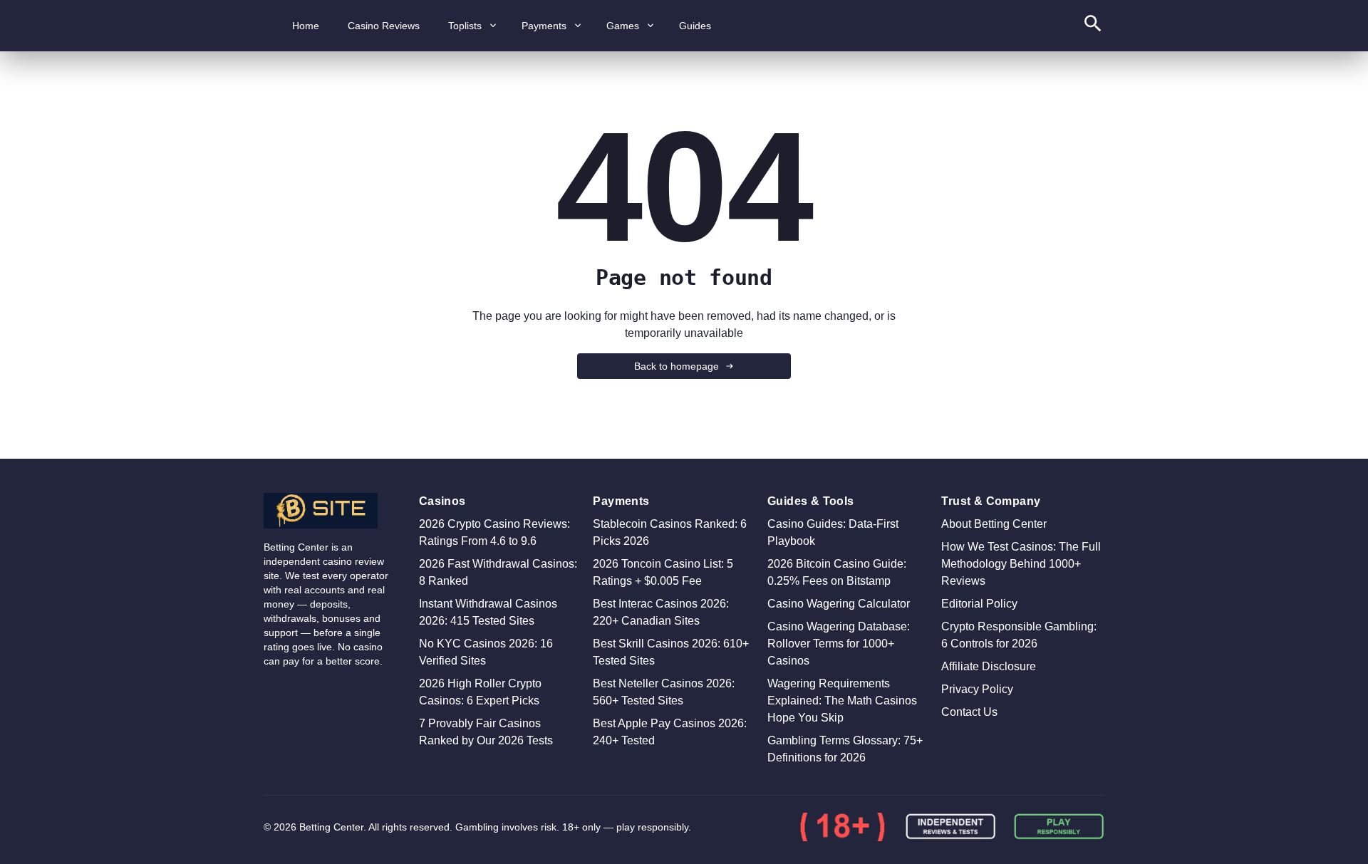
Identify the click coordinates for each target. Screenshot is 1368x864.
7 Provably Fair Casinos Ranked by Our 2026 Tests (486, 731)
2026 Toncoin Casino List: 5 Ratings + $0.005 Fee (663, 572)
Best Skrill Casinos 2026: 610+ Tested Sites (671, 652)
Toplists (465, 25)
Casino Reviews (384, 25)
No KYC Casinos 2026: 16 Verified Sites (486, 652)
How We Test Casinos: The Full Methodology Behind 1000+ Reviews (1021, 564)
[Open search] (1093, 26)
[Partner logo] (842, 827)
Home (305, 25)
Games (622, 25)
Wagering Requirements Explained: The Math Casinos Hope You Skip (842, 700)
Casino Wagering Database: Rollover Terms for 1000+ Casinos (838, 643)
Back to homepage (676, 366)
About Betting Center (994, 524)
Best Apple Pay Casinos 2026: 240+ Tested (670, 731)
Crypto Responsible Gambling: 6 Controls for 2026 (1019, 635)
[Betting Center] (330, 511)
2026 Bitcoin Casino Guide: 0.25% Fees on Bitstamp (836, 572)
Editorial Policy (979, 604)
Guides (695, 25)
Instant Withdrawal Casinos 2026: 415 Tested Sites (488, 612)
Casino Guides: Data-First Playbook (832, 532)
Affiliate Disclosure (988, 666)
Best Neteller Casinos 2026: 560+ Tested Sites (664, 692)
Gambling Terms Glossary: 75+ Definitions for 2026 (845, 749)
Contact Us (969, 712)
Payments (544, 25)
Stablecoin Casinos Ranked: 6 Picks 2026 (670, 532)
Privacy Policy (977, 689)
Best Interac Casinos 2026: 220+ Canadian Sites (661, 612)
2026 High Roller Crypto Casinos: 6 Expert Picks (480, 692)
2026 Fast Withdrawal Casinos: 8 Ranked (498, 572)
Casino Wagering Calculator (838, 604)
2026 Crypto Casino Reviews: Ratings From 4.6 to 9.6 (494, 532)
